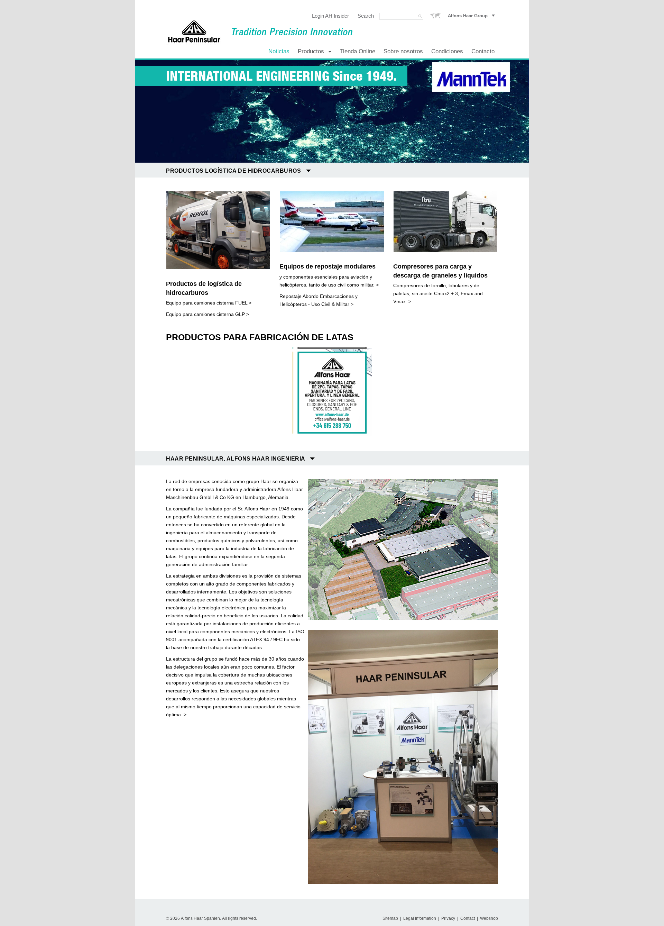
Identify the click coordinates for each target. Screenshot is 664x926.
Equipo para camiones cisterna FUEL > (208, 303)
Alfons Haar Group (468, 15)
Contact (467, 918)
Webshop (489, 918)
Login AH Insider (330, 16)
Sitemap (390, 918)
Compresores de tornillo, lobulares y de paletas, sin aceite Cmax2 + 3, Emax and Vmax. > (438, 293)
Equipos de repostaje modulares (327, 266)
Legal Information (419, 918)
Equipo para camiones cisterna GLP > (207, 314)
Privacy (448, 918)
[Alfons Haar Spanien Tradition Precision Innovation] (194, 32)
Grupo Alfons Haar (435, 16)
